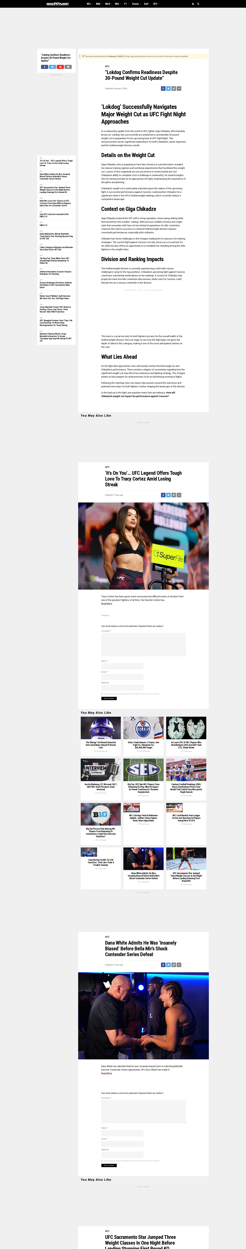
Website (105, 682)
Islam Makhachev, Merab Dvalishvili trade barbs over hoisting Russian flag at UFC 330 (56, 236)
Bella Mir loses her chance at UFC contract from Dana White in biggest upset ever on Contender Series (55, 203)
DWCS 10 (43, 225)
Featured (105, 615)
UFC (155, 3)
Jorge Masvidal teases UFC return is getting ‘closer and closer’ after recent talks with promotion (55, 309)
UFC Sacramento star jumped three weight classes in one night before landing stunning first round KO (55, 189)
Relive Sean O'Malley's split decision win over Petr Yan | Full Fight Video (55, 297)
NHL (117, 3)
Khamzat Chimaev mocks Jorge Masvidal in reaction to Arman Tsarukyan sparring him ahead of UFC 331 (56, 337)
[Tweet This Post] (52, 67)
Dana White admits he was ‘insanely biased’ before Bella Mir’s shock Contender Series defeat (55, 176)
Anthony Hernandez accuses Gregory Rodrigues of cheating (55, 273)
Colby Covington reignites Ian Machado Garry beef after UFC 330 (56, 248)
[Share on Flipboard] (60, 67)
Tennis (135, 3)
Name (104, 661)
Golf (146, 3)
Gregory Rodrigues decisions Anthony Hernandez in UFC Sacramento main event (56, 285)
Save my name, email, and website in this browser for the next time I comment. (132, 694)
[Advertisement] (123, 28)
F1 (125, 3)
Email (104, 672)
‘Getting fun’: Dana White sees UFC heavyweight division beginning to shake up (54, 260)
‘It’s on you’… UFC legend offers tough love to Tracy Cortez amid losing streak (56, 163)
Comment (106, 631)
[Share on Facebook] (44, 67)
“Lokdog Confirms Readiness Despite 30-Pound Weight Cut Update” (55, 57)
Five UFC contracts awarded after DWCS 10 (54, 215)
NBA (98, 3)
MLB (107, 3)
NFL (89, 3)
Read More (106, 603)
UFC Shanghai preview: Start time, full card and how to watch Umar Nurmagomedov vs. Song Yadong (56, 322)
